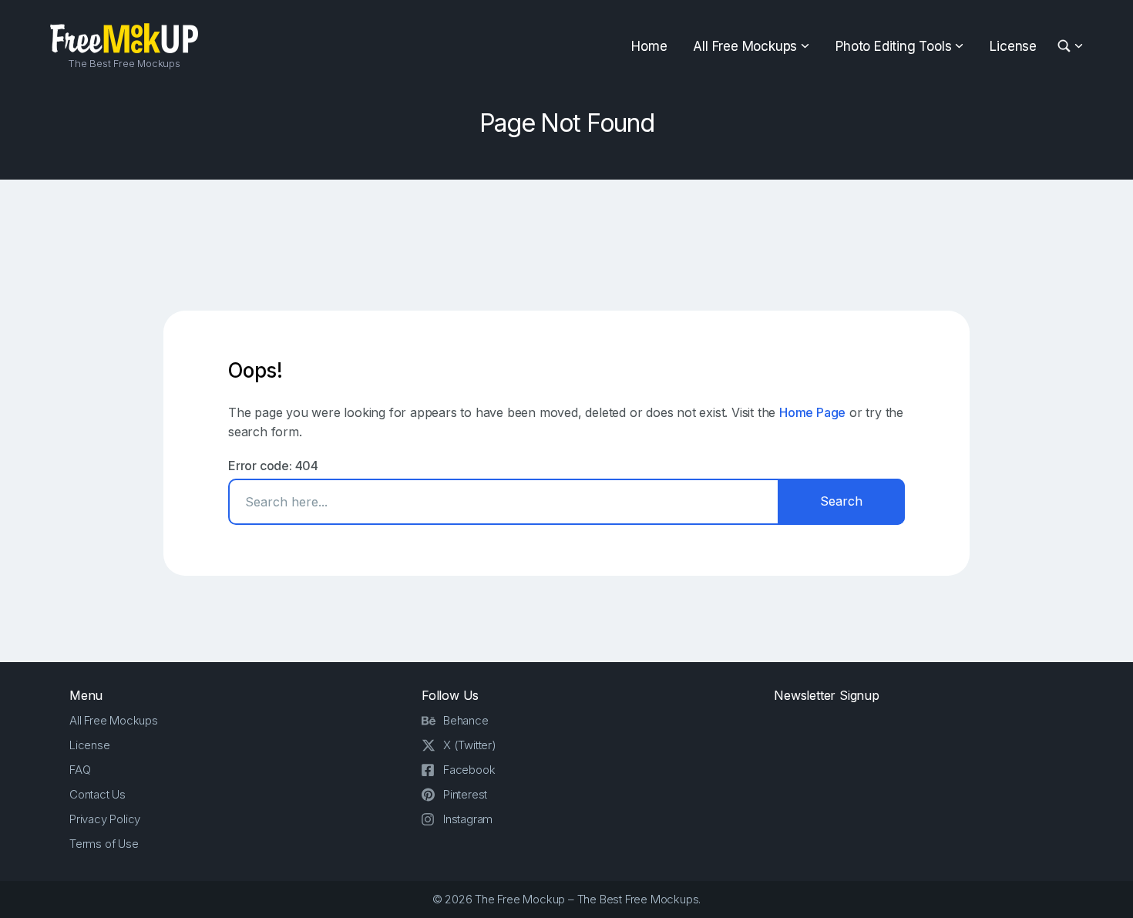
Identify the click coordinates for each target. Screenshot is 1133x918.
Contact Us (97, 794)
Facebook (469, 769)
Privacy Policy (104, 819)
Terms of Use (104, 843)
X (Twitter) (469, 745)
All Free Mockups (745, 46)
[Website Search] (1066, 46)
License (1013, 46)
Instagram (468, 819)
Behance (466, 720)
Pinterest (465, 794)
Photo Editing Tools (893, 46)
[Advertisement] (566, 245)
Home (649, 46)
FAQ (79, 769)
